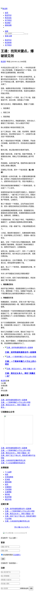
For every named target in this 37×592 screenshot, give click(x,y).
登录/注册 (8, 36)
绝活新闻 (8, 43)
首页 (6, 13)
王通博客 (8, 492)
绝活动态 (8, 18)
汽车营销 (8, 489)
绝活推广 (8, 23)
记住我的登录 (8, 555)
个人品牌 (8, 472)
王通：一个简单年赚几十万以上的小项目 (15, 402)
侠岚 (6, 474)
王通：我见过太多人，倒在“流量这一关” (15, 405)
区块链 (7, 479)
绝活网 (3, 381)
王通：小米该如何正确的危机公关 (13, 460)
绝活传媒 (8, 497)
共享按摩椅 (9, 477)
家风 (6, 484)
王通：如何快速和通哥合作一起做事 (20, 352)
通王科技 (8, 499)
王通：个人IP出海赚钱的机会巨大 (13, 463)
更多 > (3, 407)
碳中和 (7, 494)
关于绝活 (8, 20)
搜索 (6, 31)
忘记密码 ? (17, 555)
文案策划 (8, 487)
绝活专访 (8, 15)
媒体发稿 (8, 25)
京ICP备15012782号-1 (22, 527)
